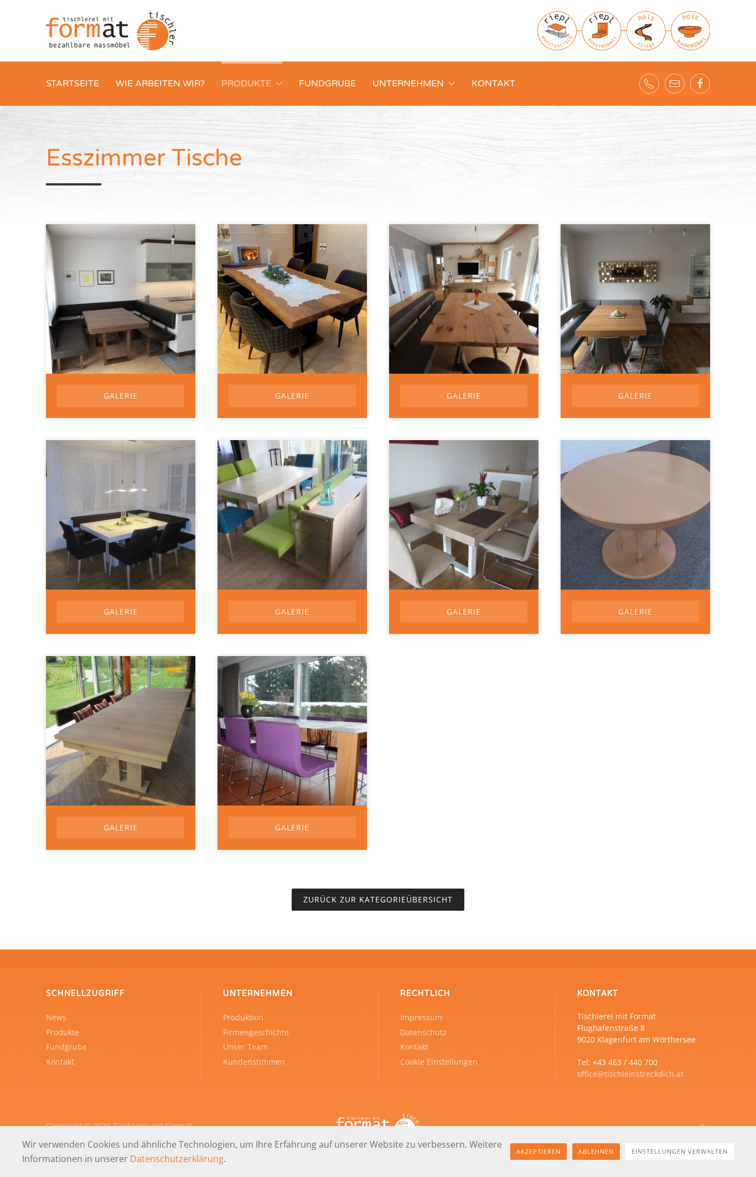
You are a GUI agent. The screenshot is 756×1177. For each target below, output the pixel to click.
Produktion (243, 1017)
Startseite (72, 83)
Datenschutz (423, 1032)
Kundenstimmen (254, 1061)
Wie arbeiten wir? (160, 83)
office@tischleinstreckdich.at (630, 1073)
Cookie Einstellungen (439, 1061)
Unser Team (245, 1046)
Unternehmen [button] (408, 83)
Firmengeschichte (256, 1032)
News (56, 1017)
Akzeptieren (538, 1151)
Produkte (62, 1032)
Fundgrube (327, 83)
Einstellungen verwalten (679, 1151)
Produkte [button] (246, 83)
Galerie (120, 395)
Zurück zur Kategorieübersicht (378, 899)
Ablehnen (596, 1151)
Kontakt (493, 83)
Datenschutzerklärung (177, 1159)
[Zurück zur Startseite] (111, 31)
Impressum (421, 1017)
